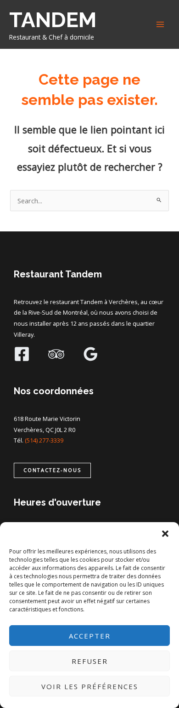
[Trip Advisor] (56, 354)
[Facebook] (22, 354)
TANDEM (52, 19)
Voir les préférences (89, 686)
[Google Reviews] (91, 354)
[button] (165, 533)
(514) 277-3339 (44, 440)
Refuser (90, 661)
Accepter (90, 635)
